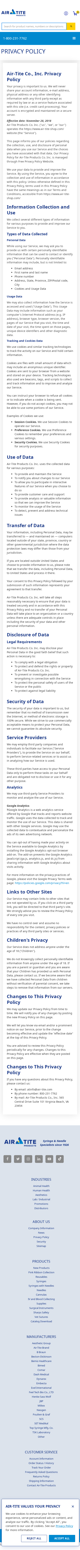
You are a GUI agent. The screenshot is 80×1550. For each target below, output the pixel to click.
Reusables (41, 1276)
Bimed (41, 1365)
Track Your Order (41, 1467)
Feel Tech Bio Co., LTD (41, 1392)
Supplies (41, 1303)
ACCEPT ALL (62, 1538)
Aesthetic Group (41, 1343)
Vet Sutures (41, 1317)
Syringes (41, 1281)
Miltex (41, 1405)
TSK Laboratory (41, 1432)
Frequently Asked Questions (41, 1472)
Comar (41, 1370)
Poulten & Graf (41, 1414)
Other (41, 1436)
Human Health (41, 1190)
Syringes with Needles (41, 1285)
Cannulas (41, 1294)
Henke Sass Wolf (41, 1396)
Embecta (41, 1383)
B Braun (41, 1352)
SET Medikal (41, 1423)
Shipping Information (41, 1481)
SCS (41, 1419)
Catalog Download (41, 1321)
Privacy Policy (41, 1237)
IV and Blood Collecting (41, 1299)
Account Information (41, 1458)
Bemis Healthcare (41, 1361)
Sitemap (41, 1246)
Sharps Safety (41, 1312)
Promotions (41, 1203)
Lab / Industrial (41, 1199)
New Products (41, 1268)
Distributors (41, 1208)
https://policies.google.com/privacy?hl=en (42, 883)
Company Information (41, 1228)
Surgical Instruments (41, 1308)
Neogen (41, 1410)
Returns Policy (41, 1476)
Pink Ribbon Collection (41, 1272)
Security (41, 1241)
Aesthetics (41, 1195)
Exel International (41, 1387)
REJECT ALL (34, 1538)
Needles (41, 1290)
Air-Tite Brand (41, 1347)
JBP (41, 1401)
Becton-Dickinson (41, 1356)
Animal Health (41, 1186)
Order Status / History (41, 1463)
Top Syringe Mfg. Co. (41, 1428)
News (41, 1232)
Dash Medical (41, 1374)
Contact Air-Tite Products (41, 1485)
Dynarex (41, 1379)
